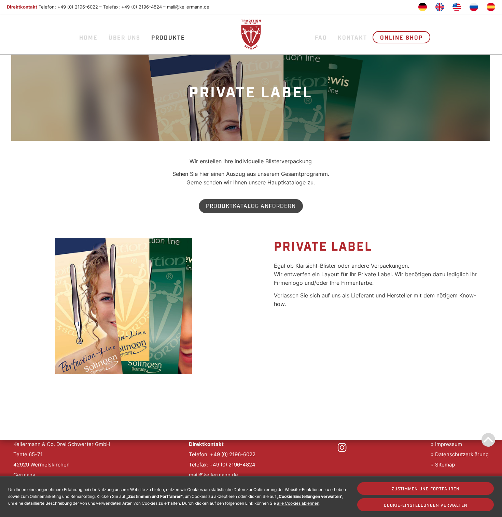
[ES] (491, 7)
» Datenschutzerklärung (460, 454)
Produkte (168, 37)
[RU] (474, 7)
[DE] (422, 7)
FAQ (321, 37)
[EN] (439, 7)
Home (88, 37)
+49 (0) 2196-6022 (77, 7)
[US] (456, 7)
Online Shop (401, 37)
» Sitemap (443, 464)
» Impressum (446, 444)
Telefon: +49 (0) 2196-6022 (222, 454)
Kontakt (352, 37)
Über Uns (124, 37)
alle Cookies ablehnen (298, 503)
